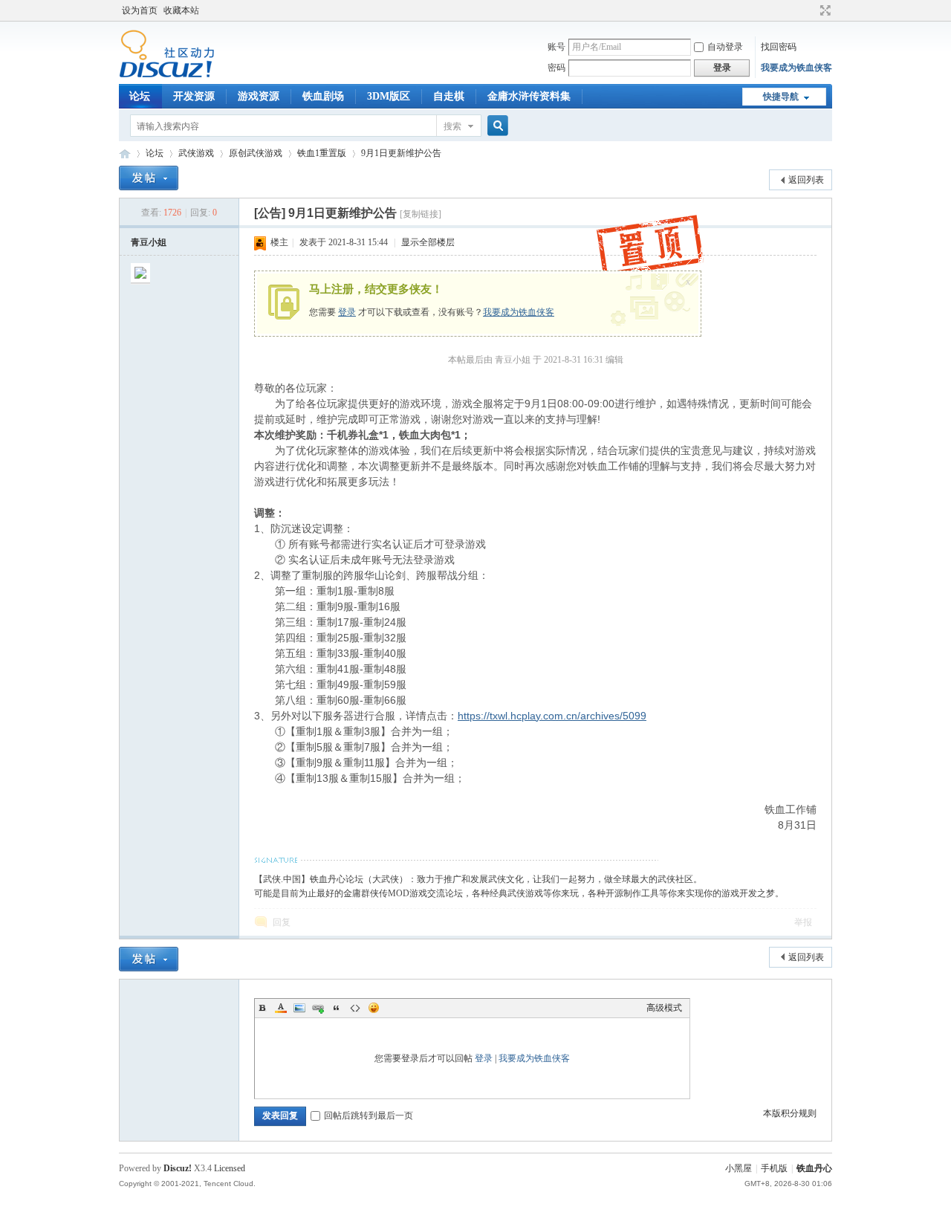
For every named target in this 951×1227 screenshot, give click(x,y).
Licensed (229, 1168)
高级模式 (664, 1008)
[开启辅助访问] (811, 10)
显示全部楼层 (428, 242)
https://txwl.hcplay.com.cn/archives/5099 (552, 716)
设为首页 (140, 10)
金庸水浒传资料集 (529, 96)
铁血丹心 (125, 153)
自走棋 (448, 96)
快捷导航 (781, 96)
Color (280, 1007)
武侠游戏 (196, 153)
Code (355, 1007)
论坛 (139, 96)
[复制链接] (420, 214)
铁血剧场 (323, 96)
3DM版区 (388, 96)
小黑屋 (738, 1168)
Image (299, 1007)
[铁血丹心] (167, 75)
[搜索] (495, 126)
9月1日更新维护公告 (401, 153)
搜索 (452, 126)
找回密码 (778, 47)
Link (318, 1007)
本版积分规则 (790, 1113)
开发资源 (194, 96)
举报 (803, 922)
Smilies (373, 1007)
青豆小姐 (148, 242)
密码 (556, 67)
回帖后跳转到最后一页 (368, 1115)
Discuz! (177, 1168)
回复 (282, 922)
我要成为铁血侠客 (796, 67)
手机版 (774, 1168)
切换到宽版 (823, 10)
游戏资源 (258, 96)
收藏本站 (181, 10)
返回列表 (806, 180)
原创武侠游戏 (255, 153)
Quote (336, 1007)
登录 (347, 312)
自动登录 (725, 47)
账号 (556, 47)
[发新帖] (148, 178)
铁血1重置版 (321, 153)
